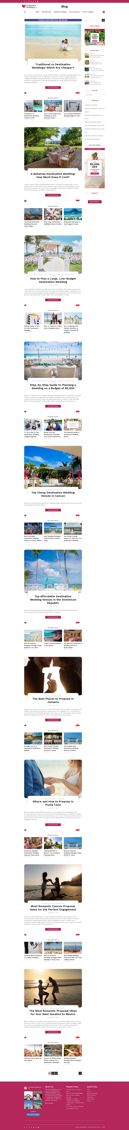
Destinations (46, 12)
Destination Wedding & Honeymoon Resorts (95, 110)
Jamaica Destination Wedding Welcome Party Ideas (96, 63)
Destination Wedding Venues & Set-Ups (95, 130)
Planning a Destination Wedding (53, 798)
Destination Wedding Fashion (93, 122)
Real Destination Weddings (92, 139)
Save (78, 93)
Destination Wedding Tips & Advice (53, 61)
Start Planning (87, 12)
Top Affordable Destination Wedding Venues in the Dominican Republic (53, 599)
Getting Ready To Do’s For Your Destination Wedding (32, 328)
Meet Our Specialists (92, 1093)
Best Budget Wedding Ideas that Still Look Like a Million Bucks (73, 957)
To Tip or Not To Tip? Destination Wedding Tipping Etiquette (31, 434)
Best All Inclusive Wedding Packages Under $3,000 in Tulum (72, 853)
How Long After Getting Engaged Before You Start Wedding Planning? (74, 1095)
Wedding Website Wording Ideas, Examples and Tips (72, 1060)
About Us (89, 1091)
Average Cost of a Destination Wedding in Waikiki (32, 748)
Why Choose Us (74, 12)
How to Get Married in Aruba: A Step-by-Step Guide (97, 76)
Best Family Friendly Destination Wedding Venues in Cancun (51, 748)
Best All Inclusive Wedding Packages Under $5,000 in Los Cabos (33, 645)
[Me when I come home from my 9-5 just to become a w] (28, 1105)
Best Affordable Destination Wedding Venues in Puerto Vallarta (33, 538)
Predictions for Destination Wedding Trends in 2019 (31, 116)
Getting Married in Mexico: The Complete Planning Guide (52, 853)
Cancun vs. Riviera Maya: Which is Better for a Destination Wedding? (52, 1060)
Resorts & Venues (91, 1095)
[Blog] (29, 6)
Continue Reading (53, 87)
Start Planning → (95, 201)
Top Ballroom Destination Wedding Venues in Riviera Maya (72, 645)
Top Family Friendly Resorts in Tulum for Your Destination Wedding (73, 538)
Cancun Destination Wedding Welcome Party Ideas (97, 56)
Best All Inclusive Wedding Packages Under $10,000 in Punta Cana (53, 957)
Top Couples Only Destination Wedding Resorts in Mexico (71, 748)
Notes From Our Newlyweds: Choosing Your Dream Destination (52, 434)
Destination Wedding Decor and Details (94, 117)
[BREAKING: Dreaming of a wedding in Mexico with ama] (37, 1105)
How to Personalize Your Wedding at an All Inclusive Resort (52, 116)
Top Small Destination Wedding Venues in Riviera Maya (31, 224)
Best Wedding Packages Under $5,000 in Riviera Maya (52, 538)
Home (37, 12)
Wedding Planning (60, 12)
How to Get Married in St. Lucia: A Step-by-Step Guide (97, 69)
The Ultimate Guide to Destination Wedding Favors (71, 434)
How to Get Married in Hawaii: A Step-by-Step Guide (95, 83)
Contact (89, 1100)
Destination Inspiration (53, 171)
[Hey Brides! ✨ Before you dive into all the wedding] (37, 1095)
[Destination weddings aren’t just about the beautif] (28, 1095)
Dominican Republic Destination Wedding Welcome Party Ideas (31, 853)
